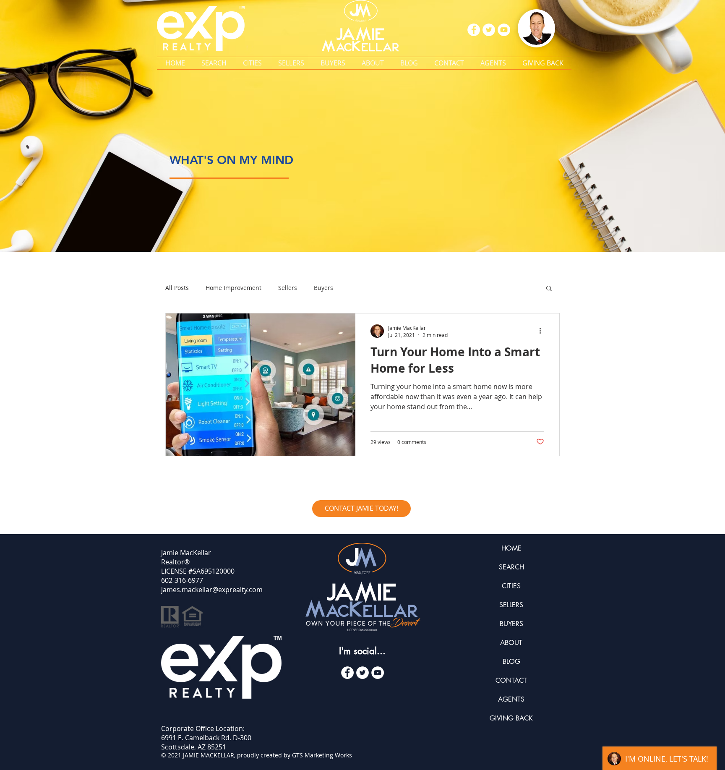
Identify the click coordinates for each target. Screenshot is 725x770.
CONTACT (511, 680)
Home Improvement (233, 288)
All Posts (177, 288)
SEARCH (511, 567)
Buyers (323, 288)
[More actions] (543, 331)
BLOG (511, 661)
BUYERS (511, 623)
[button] (252, 63)
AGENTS (511, 699)
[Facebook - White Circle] (347, 672)
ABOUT (511, 642)
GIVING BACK (511, 718)
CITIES (511, 586)
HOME (511, 548)
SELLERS (511, 604)
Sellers (287, 288)
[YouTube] (377, 672)
